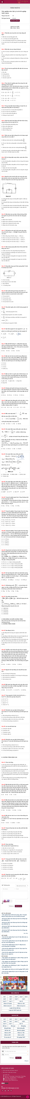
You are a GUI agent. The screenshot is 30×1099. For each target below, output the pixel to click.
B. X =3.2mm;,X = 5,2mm (8, 521)
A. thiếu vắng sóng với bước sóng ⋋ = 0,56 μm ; (13, 236)
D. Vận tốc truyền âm (6, 77)
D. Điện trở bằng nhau (7, 130)
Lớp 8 (16, 999)
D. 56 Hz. (20, 664)
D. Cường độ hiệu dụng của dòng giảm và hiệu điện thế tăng (14, 207)
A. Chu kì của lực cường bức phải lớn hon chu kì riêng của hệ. (15, 52)
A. (1, 333)
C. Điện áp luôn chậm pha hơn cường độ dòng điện (13, 147)
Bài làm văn (7, 1030)
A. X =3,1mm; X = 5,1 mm (8, 519)
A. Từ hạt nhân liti (5, 296)
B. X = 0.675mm (5, 541)
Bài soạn (13, 1026)
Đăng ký (26, 1061)
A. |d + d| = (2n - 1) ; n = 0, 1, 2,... (11, 92)
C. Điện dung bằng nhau (7, 128)
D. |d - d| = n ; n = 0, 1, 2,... (9, 100)
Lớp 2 (10, 996)
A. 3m (2, 794)
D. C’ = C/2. (22, 407)
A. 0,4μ (3, 505)
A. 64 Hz (3, 664)
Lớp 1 (4, 996)
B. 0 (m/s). (4, 364)
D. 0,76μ (17, 505)
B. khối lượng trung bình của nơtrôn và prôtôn (12, 314)
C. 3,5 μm (17, 579)
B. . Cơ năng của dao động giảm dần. (10, 38)
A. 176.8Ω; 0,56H (5, 474)
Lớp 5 (26, 996)
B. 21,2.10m (5, 701)
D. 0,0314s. (23, 690)
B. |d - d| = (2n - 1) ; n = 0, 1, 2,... (11, 95)
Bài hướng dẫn (21, 1028)
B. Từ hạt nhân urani (6, 298)
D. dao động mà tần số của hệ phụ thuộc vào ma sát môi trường (14, 643)
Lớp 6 (4, 999)
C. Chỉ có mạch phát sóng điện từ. (9, 113)
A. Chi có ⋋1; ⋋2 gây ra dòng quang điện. (11, 562)
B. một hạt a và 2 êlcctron (7, 865)
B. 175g (8, 591)
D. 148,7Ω (18, 423)
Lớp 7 (10, 999)
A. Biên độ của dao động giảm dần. (9, 36)
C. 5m (10, 794)
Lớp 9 (23, 999)
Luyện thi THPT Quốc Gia (15, 1010)
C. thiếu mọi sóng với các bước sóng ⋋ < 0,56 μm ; (13, 239)
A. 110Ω (3, 423)
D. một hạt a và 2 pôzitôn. (7, 869)
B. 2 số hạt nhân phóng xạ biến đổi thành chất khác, (13, 717)
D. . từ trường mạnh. (6, 285)
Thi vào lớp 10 (7, 1037)
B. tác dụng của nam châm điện (9, 281)
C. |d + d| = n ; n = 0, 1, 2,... (9, 98)
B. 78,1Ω (8, 423)
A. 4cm (2, 822)
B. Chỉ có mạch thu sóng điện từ (9, 111)
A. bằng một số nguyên (7, 219)
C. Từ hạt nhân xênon (6, 300)
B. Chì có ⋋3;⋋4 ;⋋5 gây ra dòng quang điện (12, 563)
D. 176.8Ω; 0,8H (5, 476)
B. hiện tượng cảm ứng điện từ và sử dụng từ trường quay (15, 675)
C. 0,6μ (12, 505)
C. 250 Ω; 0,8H (22, 474)
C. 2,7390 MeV (5, 612)
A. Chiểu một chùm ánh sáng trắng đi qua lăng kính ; (13, 250)
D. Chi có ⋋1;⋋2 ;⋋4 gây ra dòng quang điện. (12, 567)
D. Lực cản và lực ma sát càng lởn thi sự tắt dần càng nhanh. (14, 43)
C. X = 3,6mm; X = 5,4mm (8, 523)
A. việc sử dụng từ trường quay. (9, 673)
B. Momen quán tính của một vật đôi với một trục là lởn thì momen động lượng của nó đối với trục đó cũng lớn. (15, 770)
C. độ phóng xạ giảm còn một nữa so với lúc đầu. (13, 719)
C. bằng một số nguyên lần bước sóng (10, 223)
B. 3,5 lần (8, 810)
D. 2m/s (18, 350)
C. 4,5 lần (14, 810)
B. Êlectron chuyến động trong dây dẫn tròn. (11, 833)
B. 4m (6, 794)
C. (17, 334)
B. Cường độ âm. (5, 74)
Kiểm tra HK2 (21, 1035)
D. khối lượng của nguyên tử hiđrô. (9, 323)
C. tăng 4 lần (19, 381)
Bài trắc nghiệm (21, 1030)
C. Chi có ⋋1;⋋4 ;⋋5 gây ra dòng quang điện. (12, 565)
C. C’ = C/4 (16, 407)
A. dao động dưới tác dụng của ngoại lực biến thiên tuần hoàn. (14, 633)
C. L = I (15, 878)
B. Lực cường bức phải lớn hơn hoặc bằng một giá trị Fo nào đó (14, 55)
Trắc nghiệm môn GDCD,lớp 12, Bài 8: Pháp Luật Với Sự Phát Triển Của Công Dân (15, 962)
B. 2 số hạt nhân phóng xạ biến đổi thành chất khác (13, 746)
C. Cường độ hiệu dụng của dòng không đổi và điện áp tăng (15, 205)
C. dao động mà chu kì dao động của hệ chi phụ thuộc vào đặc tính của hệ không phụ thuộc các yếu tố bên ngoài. (15, 640)
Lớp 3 (16, 996)
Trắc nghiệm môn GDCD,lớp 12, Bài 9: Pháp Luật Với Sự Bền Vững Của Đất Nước (15, 958)
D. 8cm (18, 822)
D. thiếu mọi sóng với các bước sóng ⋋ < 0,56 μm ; (13, 241)
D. (2, 337)
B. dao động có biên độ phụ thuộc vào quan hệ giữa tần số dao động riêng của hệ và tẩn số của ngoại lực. (15, 636)
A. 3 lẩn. (3, 810)
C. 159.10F (16, 492)
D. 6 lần (19, 810)
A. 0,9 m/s (3, 395)
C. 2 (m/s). (4, 366)
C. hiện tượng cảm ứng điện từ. (9, 677)
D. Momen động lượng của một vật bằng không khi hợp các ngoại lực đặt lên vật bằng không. (14, 778)
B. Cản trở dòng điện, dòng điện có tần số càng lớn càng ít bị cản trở (15, 165)
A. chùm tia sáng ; (6, 280)
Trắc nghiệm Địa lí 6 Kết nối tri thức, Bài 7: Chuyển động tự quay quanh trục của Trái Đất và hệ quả (14, 915)
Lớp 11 (10, 1001)
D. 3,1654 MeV (5, 613)
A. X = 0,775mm (5, 539)
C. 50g (12, 591)
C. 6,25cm (13, 822)
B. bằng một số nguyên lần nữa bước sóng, (11, 221)
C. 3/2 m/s (15, 395)
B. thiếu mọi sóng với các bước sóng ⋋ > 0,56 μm (13, 237)
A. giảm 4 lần (4, 381)
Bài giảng (23, 1026)
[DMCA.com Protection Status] (5, 1083)
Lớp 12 (21, 1001)
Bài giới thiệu (7, 1028)
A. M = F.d (3, 878)
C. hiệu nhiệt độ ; (5, 283)
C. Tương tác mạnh (6, 732)
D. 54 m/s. (21, 395)
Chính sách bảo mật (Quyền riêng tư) (10, 1070)
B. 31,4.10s (9, 690)
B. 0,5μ (7, 505)
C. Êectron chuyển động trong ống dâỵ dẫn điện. (12, 835)
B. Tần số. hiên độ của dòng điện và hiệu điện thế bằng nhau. (14, 143)
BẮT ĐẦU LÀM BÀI (15, 20)
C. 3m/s (13, 350)
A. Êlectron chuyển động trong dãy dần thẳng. (12, 831)
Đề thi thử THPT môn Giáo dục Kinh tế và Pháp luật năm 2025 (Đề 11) (14, 919)
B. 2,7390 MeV (5, 610)
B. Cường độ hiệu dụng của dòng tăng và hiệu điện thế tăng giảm (15, 202)
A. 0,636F (3, 492)
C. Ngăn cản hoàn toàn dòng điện (9, 168)
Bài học (5, 1026)
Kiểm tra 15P (7, 1032)
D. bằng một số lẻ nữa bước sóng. (9, 225)
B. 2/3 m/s (9, 395)
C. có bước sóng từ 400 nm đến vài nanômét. (12, 851)
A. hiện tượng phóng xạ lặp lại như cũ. (10, 715)
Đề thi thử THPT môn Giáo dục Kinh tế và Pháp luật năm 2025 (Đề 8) (14, 931)
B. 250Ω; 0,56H (13, 474)
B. (9, 333)
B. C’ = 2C (9, 407)
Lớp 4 (21, 996)
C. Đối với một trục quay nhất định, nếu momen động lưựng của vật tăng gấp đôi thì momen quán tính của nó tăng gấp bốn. (15, 774)
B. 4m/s (8, 350)
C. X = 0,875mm (5, 543)
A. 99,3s (3, 690)
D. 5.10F (22, 492)
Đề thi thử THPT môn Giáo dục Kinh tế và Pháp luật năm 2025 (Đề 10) (14, 923)
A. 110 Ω (3, 448)
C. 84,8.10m (5, 702)
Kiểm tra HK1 (7, 1035)
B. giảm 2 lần (11, 381)
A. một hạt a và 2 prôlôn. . (7, 863)
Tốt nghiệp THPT (21, 1037)
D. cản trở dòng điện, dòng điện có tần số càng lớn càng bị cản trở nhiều (15, 170)
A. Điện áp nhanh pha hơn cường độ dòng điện (12, 140)
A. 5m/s (3, 350)
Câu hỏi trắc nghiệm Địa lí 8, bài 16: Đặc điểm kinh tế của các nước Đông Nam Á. (15, 941)
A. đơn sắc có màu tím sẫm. (8, 848)
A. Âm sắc (4, 72)
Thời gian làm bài (6, 18)
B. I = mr (9, 878)
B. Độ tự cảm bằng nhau (7, 126)
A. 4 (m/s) (4, 363)
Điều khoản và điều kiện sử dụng (9, 1072)
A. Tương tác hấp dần (6, 728)
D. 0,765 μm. (24, 579)
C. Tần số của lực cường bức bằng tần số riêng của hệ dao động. (15, 58)
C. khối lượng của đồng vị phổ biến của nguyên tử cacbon (14, 319)
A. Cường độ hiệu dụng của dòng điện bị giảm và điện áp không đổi (14, 199)
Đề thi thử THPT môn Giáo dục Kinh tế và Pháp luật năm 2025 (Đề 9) (14, 927)
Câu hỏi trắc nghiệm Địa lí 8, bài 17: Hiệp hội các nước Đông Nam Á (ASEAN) (14, 945)
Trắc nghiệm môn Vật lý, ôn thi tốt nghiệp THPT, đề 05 (15, 969)
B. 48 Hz (9, 664)
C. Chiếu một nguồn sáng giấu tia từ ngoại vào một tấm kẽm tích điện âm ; (14, 256)
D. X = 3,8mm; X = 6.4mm (8, 525)
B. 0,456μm (11, 579)
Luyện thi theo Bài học (15, 1008)
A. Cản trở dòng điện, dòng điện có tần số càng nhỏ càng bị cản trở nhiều (15, 161)
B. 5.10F (9, 492)
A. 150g (3, 591)
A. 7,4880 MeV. (5, 608)
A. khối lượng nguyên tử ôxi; (9, 311)
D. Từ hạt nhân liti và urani (7, 301)
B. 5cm (7, 822)
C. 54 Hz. (14, 664)
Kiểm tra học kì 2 (21, 1006)
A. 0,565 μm (4, 579)
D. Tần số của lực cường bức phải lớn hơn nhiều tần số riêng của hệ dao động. (14, 62)
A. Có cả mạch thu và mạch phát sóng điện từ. (12, 109)
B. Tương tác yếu (5, 730)
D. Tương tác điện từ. (6, 734)
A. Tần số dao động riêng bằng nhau (10, 124)
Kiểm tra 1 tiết (21, 1003)
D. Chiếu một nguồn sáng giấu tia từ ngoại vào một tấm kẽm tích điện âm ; (14, 259)
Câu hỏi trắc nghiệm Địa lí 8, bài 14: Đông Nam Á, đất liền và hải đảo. (15, 972)
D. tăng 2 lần (4, 382)
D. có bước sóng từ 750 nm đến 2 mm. (10, 853)
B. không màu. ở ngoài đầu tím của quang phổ (12, 850)
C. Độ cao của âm (6, 76)
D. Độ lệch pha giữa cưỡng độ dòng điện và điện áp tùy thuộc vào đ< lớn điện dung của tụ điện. (14, 151)
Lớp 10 (4, 1001)
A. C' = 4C (3, 407)
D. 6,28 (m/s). (5, 368)
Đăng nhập (18, 1057)
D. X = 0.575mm (5, 544)
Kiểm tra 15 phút (8, 1003)
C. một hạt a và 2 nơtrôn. (7, 867)
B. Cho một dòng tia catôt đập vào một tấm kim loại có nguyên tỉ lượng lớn (14, 253)
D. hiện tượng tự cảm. (6, 679)
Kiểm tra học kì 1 (8, 1006)
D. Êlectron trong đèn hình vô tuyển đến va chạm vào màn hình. (15, 838)
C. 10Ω (13, 423)
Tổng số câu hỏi (5, 15)
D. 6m (15, 794)
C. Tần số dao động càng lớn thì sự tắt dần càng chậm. (14, 40)
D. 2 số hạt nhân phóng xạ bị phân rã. (10, 721)
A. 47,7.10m (5, 699)
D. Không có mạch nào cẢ (8, 115)
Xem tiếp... (26, 933)
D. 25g (16, 591)
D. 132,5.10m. (5, 704)
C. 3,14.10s (17, 690)
